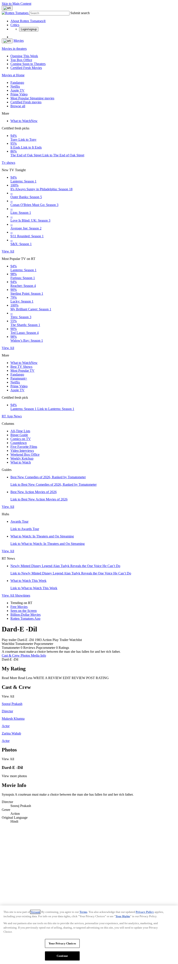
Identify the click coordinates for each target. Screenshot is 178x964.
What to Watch (24, 121)
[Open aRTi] (7, 8)
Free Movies (19, 607)
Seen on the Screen (23, 611)
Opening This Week (24, 56)
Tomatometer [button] (11, 647)
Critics (14, 25)
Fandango (17, 82)
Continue (62, 955)
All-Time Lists (20, 431)
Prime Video (19, 94)
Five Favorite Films (23, 447)
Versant (35, 912)
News (18, 416)
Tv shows (8, 162)
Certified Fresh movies (25, 102)
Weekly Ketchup (21, 458)
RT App (8, 416)
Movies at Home (13, 75)
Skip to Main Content (16, 3)
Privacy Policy (145, 912)
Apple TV (17, 90)
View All (8, 251)
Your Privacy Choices (62, 943)
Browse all (17, 106)
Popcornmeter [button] (45, 647)
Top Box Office (21, 60)
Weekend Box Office (25, 454)
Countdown (18, 443)
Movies (18, 40)
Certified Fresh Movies (26, 68)
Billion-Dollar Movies (25, 614)
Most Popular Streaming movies (32, 98)
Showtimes (22, 595)
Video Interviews (22, 450)
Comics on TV (20, 439)
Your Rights (122, 916)
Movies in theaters (14, 48)
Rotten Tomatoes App (25, 618)
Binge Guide (19, 435)
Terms (83, 912)
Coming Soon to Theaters (28, 64)
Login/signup (29, 29)
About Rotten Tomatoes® (28, 21)
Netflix (15, 86)
